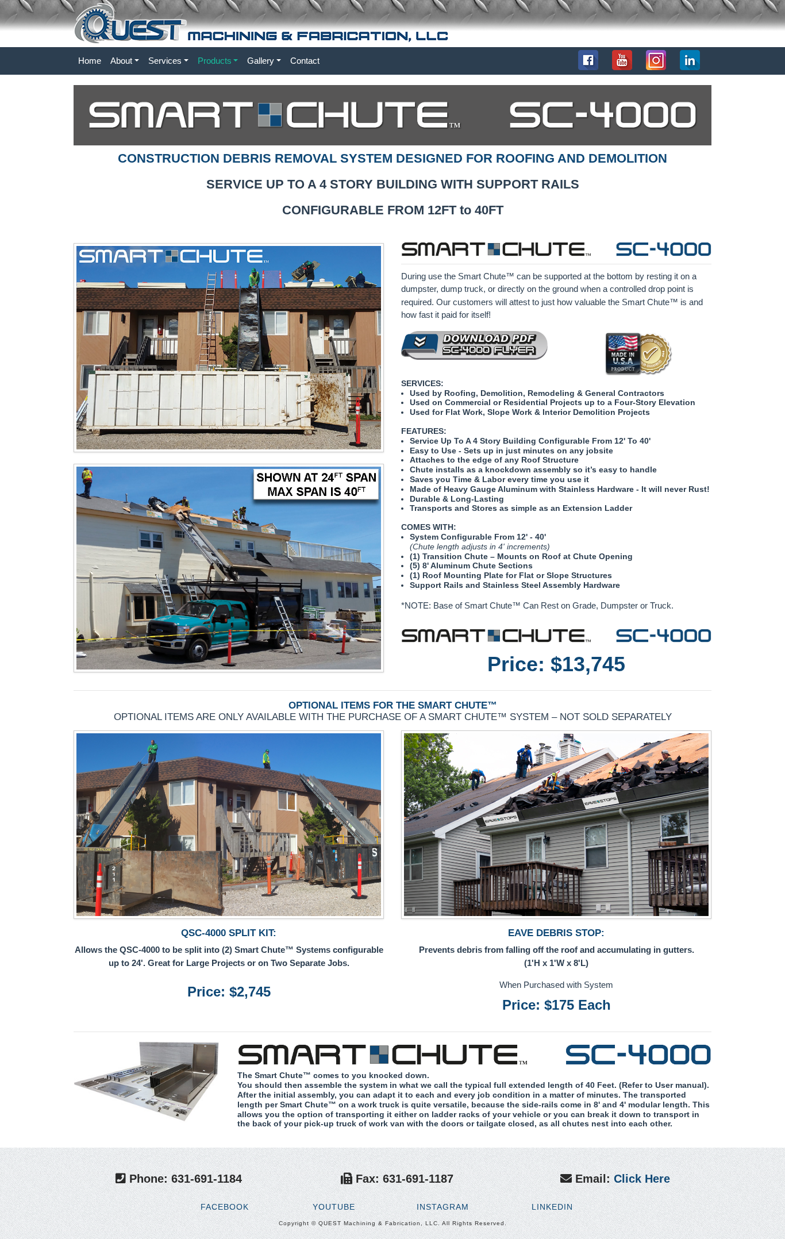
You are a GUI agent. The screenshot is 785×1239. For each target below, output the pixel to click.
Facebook (223, 1206)
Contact (305, 61)
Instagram (441, 1206)
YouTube (332, 1206)
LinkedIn (551, 1206)
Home (92, 60)
